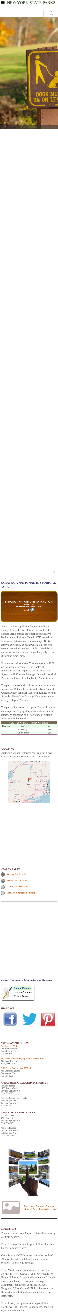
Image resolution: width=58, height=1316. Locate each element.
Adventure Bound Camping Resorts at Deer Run (22, 1058)
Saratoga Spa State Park (17, 874)
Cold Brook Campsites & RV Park (16, 1068)
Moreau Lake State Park (17, 886)
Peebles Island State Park (17, 880)
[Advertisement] (29, 947)
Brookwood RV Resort (11, 1046)
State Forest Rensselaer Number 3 (21, 893)
